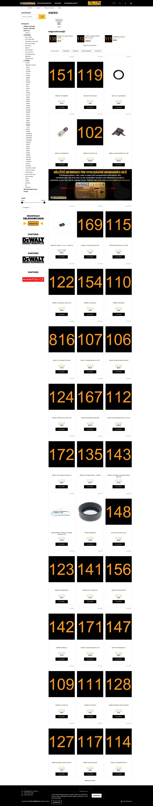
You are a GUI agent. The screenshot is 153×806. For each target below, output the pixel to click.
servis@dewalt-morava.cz (31, 791)
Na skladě (27, 207)
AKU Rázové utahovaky (31, 41)
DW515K (28, 131)
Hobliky (27, 181)
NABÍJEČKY (28, 56)
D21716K (28, 93)
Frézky (27, 178)
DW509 (28, 144)
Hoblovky (27, 183)
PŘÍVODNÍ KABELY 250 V (31, 189)
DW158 (28, 99)
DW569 (28, 155)
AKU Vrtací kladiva (30, 43)
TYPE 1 (28, 127)
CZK (113, 3)
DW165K (28, 112)
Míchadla (28, 166)
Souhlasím (96, 795)
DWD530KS (29, 138)
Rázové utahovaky (30, 174)
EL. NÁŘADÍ (27, 60)
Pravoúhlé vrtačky (31, 168)
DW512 (28, 146)
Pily (26, 185)
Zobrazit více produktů (89, 45)
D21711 (27, 86)
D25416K (28, 110)
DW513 (28, 125)
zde (59, 798)
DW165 (28, 103)
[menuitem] (44, 3)
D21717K (28, 95)
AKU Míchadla (29, 50)
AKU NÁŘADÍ (27, 35)
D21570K (28, 82)
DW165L (28, 106)
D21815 (27, 97)
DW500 (28, 118)
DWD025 (28, 159)
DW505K (28, 142)
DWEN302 (28, 161)
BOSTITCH (27, 30)
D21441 (28, 67)
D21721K (28, 76)
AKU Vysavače (29, 52)
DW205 (28, 108)
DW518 (28, 148)
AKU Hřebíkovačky (30, 54)
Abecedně (98, 51)
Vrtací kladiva (29, 172)
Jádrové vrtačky (30, 170)
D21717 (28, 91)
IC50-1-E (27, 33)
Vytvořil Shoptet (127, 801)
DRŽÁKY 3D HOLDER (29, 26)
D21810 (28, 80)
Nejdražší (75, 51)
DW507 (28, 151)
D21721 (27, 73)
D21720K (28, 71)
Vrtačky (27, 63)
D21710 (28, 84)
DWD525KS (29, 140)
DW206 (28, 116)
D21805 (28, 78)
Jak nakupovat (83, 791)
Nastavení (56, 802)
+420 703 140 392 (28, 793)
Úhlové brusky (29, 176)
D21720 (28, 69)
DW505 (28, 123)
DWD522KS (29, 133)
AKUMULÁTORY (29, 58)
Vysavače (28, 187)
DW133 (28, 114)
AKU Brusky (28, 45)
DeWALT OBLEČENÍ (29, 28)
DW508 (28, 153)
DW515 (28, 129)
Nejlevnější (66, 51)
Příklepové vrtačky (31, 65)
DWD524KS (29, 136)
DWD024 (28, 157)
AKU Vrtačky (28, 37)
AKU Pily (27, 48)
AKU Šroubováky (29, 39)
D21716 (28, 88)
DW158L (28, 101)
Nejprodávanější (86, 51)
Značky (26, 191)
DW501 (28, 121)
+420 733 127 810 (28, 795)
